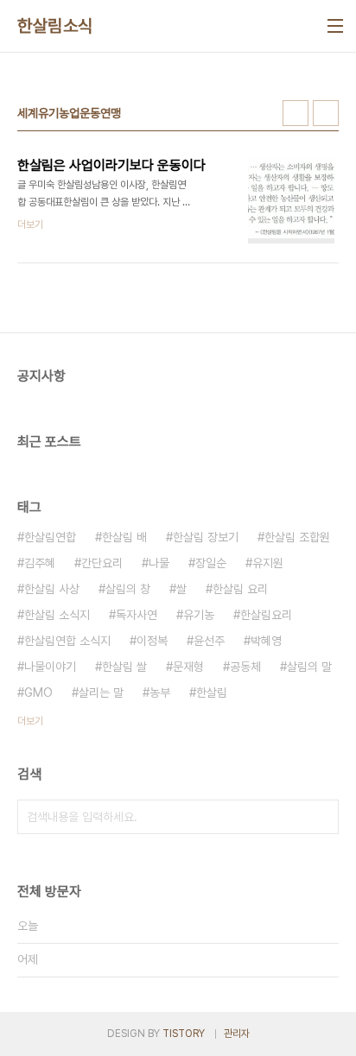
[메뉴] (335, 26)
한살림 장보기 (205, 537)
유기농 (198, 615)
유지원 (267, 563)
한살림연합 (50, 537)
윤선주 (209, 641)
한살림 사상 (51, 589)
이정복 (152, 641)
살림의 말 (309, 666)
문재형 (188, 666)
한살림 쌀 (124, 666)
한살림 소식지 (57, 615)
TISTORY (183, 1034)
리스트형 (326, 113)
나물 (159, 563)
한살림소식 (55, 26)
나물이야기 (50, 666)
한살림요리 (266, 615)
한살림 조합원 (297, 537)
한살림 (211, 692)
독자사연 (136, 615)
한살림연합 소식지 (67, 641)
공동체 (245, 666)
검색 (321, 816)
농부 (159, 692)
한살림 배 (124, 537)
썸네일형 (295, 113)
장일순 (210, 563)
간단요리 (102, 563)
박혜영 (266, 641)
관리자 (237, 1034)
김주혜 (39, 563)
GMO (38, 692)
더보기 (30, 721)
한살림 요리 (240, 589)
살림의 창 (127, 589)
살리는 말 (101, 692)
